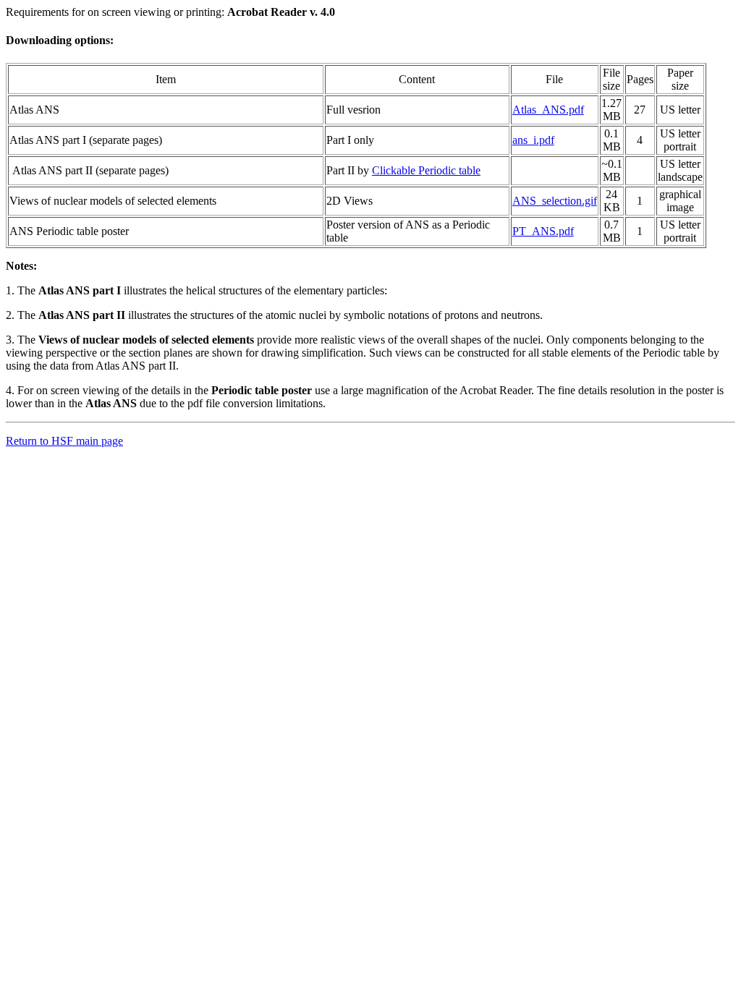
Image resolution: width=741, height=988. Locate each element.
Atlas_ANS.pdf (548, 109)
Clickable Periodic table (426, 170)
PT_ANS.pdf (543, 231)
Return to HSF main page (64, 441)
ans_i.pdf (533, 140)
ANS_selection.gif (554, 201)
